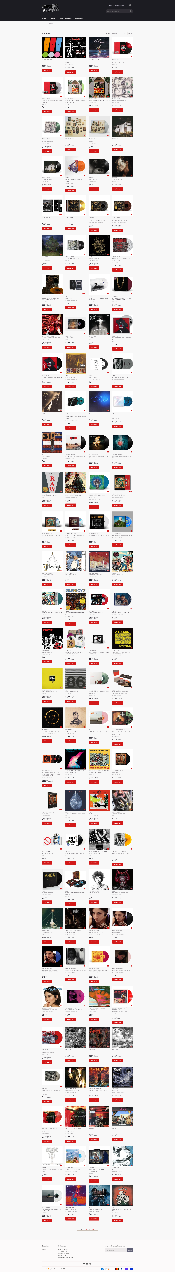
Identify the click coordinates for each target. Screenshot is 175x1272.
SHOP (44, 19)
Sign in (110, 5)
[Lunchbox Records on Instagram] (90, 1264)
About (52, 19)
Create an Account (119, 5)
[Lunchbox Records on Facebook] (87, 1264)
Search (44, 1249)
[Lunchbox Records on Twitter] (84, 1264)
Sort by (108, 33)
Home (43, 24)
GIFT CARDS (79, 19)
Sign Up (130, 1250)
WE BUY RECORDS (66, 19)
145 (93, 1229)
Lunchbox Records (56, 1269)
